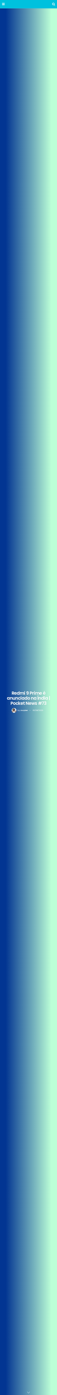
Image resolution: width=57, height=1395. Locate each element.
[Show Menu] (3, 4)
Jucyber (24, 710)
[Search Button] (53, 4)
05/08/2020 (38, 710)
